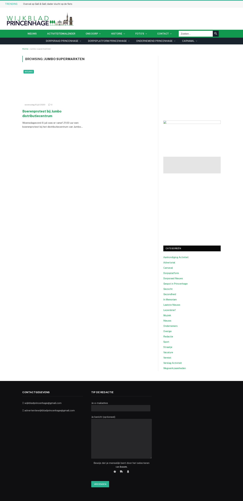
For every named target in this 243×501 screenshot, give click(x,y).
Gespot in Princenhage (175, 283)
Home (25, 49)
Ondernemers (170, 326)
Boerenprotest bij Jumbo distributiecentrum (41, 113)
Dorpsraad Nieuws (173, 278)
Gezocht (168, 289)
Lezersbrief (169, 310)
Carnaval (168, 268)
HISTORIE (116, 33)
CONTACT (163, 33)
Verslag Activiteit (172, 363)
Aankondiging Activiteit (176, 257)
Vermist (167, 357)
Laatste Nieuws (171, 305)
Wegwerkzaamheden (174, 368)
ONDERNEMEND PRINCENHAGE (154, 41)
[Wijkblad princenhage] (39, 18)
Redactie (168, 336)
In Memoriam (170, 299)
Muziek (167, 315)
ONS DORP (92, 33)
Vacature (168, 352)
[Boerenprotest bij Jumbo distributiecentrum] (53, 85)
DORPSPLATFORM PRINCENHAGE (107, 41)
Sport (166, 341)
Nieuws (32, 33)
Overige (167, 331)
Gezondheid (169, 294)
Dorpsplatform (171, 273)
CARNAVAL (188, 41)
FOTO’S (139, 33)
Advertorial (169, 262)
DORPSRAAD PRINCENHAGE (62, 41)
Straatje (167, 347)
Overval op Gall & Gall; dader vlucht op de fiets (47, 4)
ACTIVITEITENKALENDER (61, 33)
